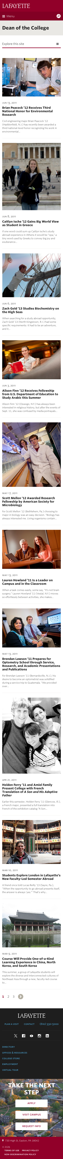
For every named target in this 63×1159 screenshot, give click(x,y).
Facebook (23, 1035)
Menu (10, 16)
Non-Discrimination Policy (20, 1154)
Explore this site (13, 44)
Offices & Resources (14, 1052)
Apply (31, 1103)
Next (20, 996)
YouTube (31, 1035)
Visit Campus (31, 1114)
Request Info (31, 1126)
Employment (10, 1064)
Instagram (39, 1035)
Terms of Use (11, 1150)
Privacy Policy (30, 1150)
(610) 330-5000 (49, 1023)
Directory (8, 1046)
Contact (29, 1023)
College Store (11, 1058)
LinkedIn (47, 1035)
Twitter (15, 1035)
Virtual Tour (10, 1069)
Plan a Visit (12, 1023)
